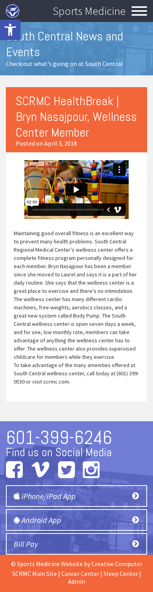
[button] (10, 30)
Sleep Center (121, 573)
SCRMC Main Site (34, 573)
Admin (76, 581)
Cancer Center (80, 573)
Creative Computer (116, 564)
